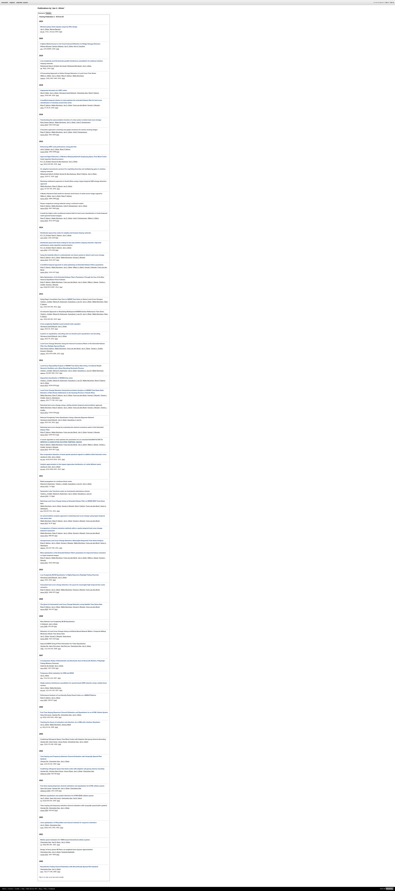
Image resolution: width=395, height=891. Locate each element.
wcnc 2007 (43, 668)
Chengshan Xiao (82, 93)
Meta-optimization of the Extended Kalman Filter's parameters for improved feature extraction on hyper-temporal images (73, 554)
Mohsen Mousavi (45, 46)
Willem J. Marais (93, 282)
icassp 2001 (44, 854)
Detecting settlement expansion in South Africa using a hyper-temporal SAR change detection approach (73, 182)
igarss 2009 (44, 609)
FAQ (45, 889)
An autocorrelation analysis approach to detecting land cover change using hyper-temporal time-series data (72, 517)
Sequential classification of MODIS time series (56, 378)
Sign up (392, 2)
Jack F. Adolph (45, 149)
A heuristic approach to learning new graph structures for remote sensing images (69, 129)
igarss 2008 (44, 639)
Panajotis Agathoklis (67, 852)
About (4, 889)
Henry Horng (53, 742)
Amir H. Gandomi (79, 46)
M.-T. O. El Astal (45, 161)
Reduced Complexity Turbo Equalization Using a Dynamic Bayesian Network (67, 417)
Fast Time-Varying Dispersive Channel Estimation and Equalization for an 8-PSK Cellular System (74, 712)
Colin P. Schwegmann (83, 122)
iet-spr (42, 32)
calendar (19, 2)
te (41, 727)
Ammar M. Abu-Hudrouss (59, 161)
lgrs (41, 307)
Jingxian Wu (44, 646)
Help (22, 889)
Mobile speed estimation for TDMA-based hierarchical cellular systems (65, 840)
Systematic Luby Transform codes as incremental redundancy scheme (65, 491)
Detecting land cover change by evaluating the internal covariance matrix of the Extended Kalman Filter (71, 428)
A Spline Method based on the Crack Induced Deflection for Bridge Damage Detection (70, 44)
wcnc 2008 (43, 626)
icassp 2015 (44, 152)
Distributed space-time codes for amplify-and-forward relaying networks (65, 233)
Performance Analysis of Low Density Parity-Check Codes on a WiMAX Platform (68, 695)
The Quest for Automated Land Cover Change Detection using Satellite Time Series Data (71, 604)
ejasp (42, 329)
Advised (48, 13)
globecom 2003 (45, 791)
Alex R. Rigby (44, 93)
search (25, 2)
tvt (41, 717)
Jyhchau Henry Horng (56, 771)
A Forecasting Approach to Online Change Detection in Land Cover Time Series (68, 73)
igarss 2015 (44, 198)
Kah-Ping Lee (65, 646)
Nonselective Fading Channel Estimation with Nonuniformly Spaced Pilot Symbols (69, 866)
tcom (42, 827)
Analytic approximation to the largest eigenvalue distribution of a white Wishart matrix (70, 464)
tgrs (41, 287)
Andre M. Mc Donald (47, 666)
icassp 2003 (44, 810)
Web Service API (31, 889)
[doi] (60, 32)
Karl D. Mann (77, 798)
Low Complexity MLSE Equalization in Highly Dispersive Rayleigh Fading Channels (69, 575)
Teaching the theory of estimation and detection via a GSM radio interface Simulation (70, 722)
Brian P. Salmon (66, 76)
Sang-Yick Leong (54, 646)
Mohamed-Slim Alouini (74, 66)
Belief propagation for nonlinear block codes (56, 481)
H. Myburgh (44, 624)
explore (12, 2)
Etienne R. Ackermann (60, 302)
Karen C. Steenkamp (53, 398)
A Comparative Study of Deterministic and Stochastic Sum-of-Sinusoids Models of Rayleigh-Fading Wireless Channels (72, 662)
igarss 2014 (44, 260)
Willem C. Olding (45, 76)
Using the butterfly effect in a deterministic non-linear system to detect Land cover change (72, 255)
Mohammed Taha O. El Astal (49, 66)
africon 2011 (44, 486)
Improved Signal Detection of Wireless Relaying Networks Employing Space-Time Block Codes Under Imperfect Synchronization (73, 158)
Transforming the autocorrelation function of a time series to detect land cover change (70, 120)
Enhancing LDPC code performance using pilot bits (58, 147)
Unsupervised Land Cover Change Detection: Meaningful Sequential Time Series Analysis (71, 540)
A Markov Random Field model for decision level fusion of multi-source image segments (71, 193)
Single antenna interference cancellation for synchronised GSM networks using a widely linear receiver (73, 684)
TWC (42, 648)
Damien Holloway (57, 46)
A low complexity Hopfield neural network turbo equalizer (60, 324)
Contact (10, 889)
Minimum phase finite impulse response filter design (58, 27)
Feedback (51, 889)
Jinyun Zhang (62, 742)
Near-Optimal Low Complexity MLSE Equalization (57, 621)
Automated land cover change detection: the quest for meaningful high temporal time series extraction (72, 586)
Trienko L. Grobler (46, 302)
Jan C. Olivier (44, 29)
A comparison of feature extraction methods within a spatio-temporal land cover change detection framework (71, 529)
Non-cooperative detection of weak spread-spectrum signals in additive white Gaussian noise (73, 454)
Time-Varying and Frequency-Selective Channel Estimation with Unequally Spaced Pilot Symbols (71, 758)
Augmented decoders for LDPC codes (53, 90)
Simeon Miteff (66, 724)
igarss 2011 (44, 523)
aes (41, 49)
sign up (48, 877)
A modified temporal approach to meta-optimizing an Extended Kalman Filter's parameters (71, 265)
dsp (41, 678)
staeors (42, 78)
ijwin (41, 744)
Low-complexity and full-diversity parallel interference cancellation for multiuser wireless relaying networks (71, 62)
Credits (17, 889)
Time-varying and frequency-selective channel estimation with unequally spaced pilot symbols (73, 805)
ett (41, 68)
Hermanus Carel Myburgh (67, 93)
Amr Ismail (63, 66)
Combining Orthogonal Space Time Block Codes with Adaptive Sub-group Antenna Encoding (73, 739)
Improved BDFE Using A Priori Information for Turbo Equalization (63, 643)
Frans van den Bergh (80, 105)
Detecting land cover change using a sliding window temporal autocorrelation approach (71, 405)
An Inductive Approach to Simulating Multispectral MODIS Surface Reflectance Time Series (72, 311)
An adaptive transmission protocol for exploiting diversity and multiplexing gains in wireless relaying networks (73, 170)
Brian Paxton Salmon (47, 122)
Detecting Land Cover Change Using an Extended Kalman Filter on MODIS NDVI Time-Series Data (72, 502)
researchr (4, 2)
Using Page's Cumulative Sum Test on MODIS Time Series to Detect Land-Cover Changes (71, 299)
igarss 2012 (44, 385)
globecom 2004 (45, 774)
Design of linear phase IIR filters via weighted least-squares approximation (66, 849)
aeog (42, 108)
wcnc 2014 (43, 238)
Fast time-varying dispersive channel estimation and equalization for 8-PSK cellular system (72, 786)
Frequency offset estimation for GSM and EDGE (57, 673)
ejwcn (42, 95)
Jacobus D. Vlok (45, 457)
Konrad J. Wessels (94, 105)
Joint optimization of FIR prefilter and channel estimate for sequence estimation (68, 822)
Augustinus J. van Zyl (75, 302)
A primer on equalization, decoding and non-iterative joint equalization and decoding (70, 334)
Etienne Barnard (55, 29)
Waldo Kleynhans (78, 76)
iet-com (42, 459)
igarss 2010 (44, 592)
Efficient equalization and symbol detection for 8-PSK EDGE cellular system (66, 795)
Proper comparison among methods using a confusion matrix (62, 203)
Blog (40, 889)
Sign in (387, 2)
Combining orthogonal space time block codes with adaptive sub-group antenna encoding (72, 769)
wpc (41, 164)
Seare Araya (67, 636)
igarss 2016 (44, 125)
